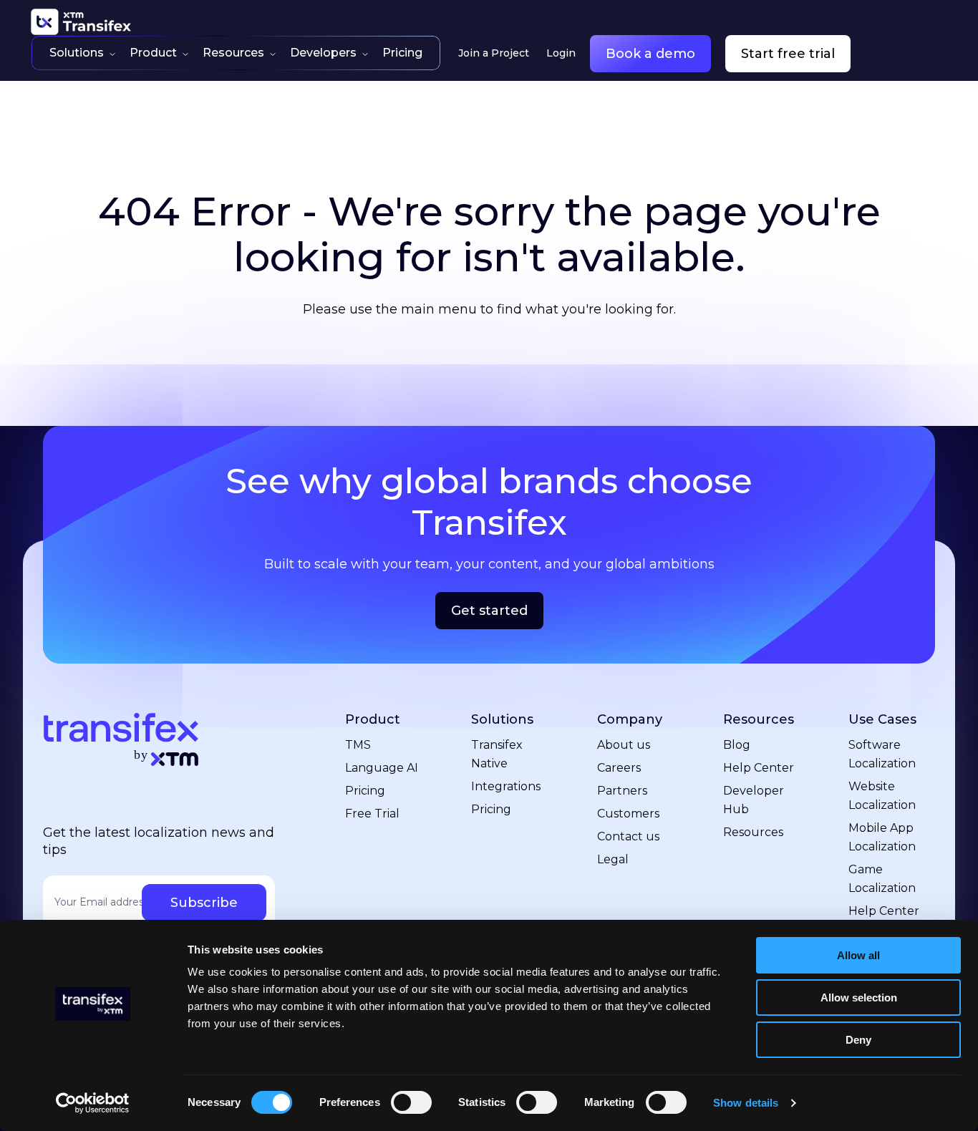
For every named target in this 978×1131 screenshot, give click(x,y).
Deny (858, 1040)
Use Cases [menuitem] (882, 719)
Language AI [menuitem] (381, 768)
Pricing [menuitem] (365, 790)
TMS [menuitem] (358, 745)
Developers (323, 52)
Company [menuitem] (629, 719)
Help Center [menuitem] (758, 768)
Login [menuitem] (561, 53)
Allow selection (858, 997)
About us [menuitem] (623, 745)
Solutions (76, 52)
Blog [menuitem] (736, 745)
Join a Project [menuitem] (493, 53)
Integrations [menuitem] (506, 786)
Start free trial (788, 54)
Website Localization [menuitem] (882, 796)
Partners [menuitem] (622, 790)
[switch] (411, 1102)
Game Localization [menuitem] (882, 879)
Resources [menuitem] (758, 719)
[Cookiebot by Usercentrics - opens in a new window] (92, 1103)
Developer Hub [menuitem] (753, 800)
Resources (233, 52)
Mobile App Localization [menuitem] (882, 837)
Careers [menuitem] (619, 768)
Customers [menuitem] (628, 813)
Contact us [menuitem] (628, 836)
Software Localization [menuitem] (882, 754)
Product (153, 52)
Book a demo (650, 54)
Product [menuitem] (372, 719)
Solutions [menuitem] (502, 719)
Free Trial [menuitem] (372, 813)
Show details (745, 1103)
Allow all (858, 955)
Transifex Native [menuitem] (497, 754)
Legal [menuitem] (613, 859)
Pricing (402, 52)
